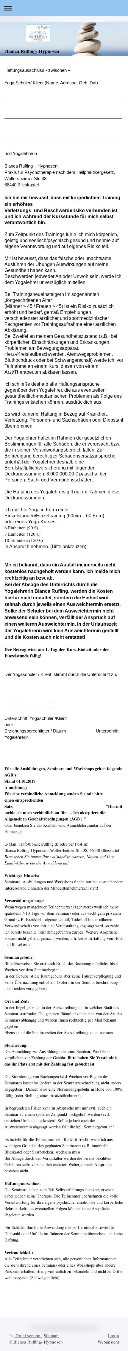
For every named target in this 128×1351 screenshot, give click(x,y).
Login (113, 1335)
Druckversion (28, 1335)
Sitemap (51, 1335)
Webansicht (108, 1342)
